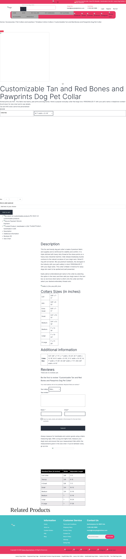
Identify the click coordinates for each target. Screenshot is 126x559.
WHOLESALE (30, 16)
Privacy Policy (67, 530)
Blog (45, 536)
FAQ (45, 533)
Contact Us (66, 533)
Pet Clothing (64, 13)
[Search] (23, 9)
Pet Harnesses (49, 13)
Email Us (70, 6)
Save (2, 31)
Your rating (45, 389)
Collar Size (4, 112)
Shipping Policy (67, 527)
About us (46, 527)
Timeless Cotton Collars (44, 22)
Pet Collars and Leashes (25, 22)
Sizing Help (66, 542)
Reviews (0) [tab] (8, 236)
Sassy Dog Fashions (28, 550)
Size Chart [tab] (7, 239)
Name (43, 410)
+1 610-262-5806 (92, 8)
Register (108, 9)
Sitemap (65, 539)
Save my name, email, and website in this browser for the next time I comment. (62, 420)
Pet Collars (35, 13)
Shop (23, 13)
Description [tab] (7, 231)
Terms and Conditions (69, 524)
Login (102, 9)
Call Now (90, 6)
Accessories (17, 16)
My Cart (115, 9)
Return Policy (67, 536)
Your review (45, 392)
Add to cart (6, 212)
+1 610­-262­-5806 (92, 527)
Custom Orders (48, 530)
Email (66, 410)
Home (14, 13)
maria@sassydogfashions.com (75, 8)
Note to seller (6, 203)
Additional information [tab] (11, 234)
